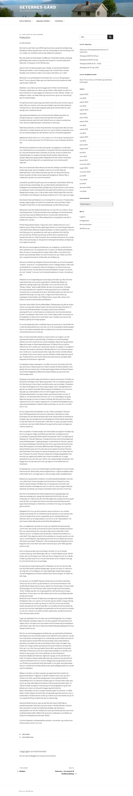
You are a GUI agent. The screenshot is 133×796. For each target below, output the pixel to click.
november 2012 (85, 164)
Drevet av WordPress (26, 791)
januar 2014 (84, 145)
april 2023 (83, 114)
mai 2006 (83, 191)
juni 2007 (83, 183)
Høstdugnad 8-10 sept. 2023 (89, 67)
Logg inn (82, 217)
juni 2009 (83, 176)
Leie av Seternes (25, 21)
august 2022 (84, 121)
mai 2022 (83, 125)
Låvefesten (59, 21)
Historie (26, 734)
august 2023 (84, 110)
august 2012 (84, 168)
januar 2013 (84, 160)
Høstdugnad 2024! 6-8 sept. (89, 60)
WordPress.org (85, 228)
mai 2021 (83, 133)
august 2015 (84, 137)
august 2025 (84, 94)
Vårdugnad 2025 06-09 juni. (89, 56)
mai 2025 (83, 98)
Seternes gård (38, 7)
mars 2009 (83, 179)
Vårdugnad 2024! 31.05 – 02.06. (90, 63)
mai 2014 (83, 141)
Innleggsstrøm (84, 220)
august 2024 (84, 102)
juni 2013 (83, 152)
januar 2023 (84, 117)
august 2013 (84, 148)
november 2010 (85, 172)
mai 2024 (83, 106)
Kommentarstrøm (86, 224)
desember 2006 (85, 187)
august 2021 (84, 129)
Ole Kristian (27, 737)
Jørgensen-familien (43, 21)
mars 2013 (83, 156)
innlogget (33, 756)
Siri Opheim (38, 34)
